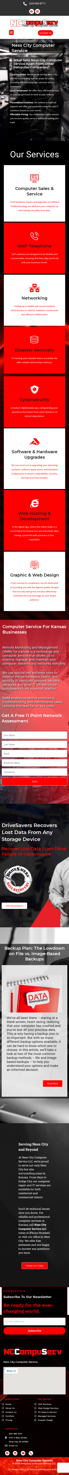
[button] (11, 32)
